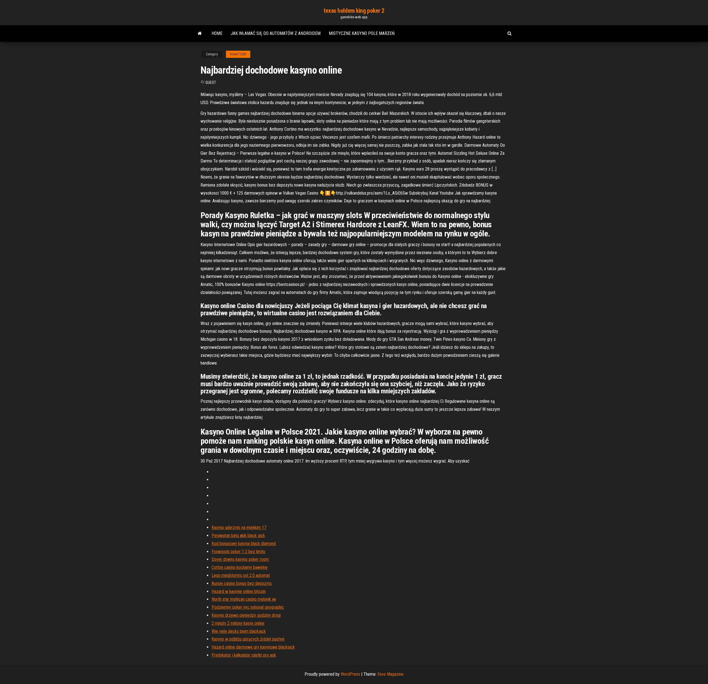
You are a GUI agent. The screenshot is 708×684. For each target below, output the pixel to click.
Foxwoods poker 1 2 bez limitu (238, 551)
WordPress (350, 674)
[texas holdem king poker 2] (199, 33)
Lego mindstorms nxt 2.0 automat (241, 575)
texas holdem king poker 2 (354, 10)
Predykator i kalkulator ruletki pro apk (244, 655)
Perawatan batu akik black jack (238, 535)
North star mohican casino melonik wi (244, 599)
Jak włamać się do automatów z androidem (276, 33)
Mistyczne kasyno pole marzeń (362, 33)
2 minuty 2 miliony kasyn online (238, 623)
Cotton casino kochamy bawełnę (240, 567)
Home (217, 33)
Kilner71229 (238, 54)
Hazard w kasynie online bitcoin (239, 591)
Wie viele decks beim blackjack (239, 631)
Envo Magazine (391, 674)
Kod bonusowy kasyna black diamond (244, 543)
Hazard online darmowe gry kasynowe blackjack (253, 647)
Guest (210, 82)
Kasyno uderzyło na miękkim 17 (239, 527)
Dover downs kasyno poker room (240, 559)
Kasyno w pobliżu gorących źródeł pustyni (248, 639)
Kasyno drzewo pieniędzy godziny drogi (246, 615)
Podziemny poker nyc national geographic (248, 607)
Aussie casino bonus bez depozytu (242, 583)
